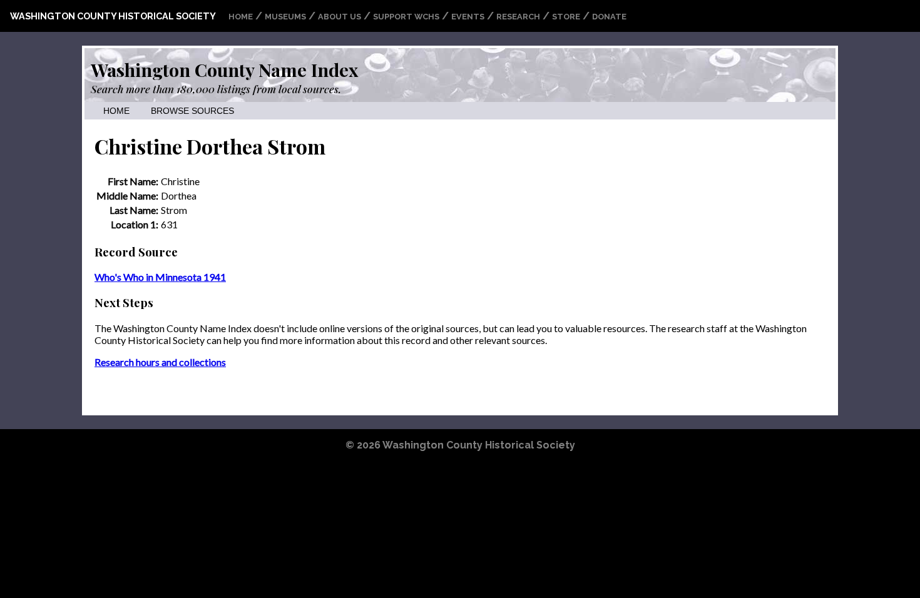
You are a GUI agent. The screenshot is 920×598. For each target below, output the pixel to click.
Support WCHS (406, 16)
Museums (285, 16)
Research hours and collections (160, 362)
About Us (339, 16)
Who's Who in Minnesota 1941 (160, 277)
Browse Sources (192, 111)
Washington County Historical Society (113, 16)
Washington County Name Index (224, 69)
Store (566, 16)
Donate (609, 16)
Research (518, 16)
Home (240, 16)
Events (467, 16)
